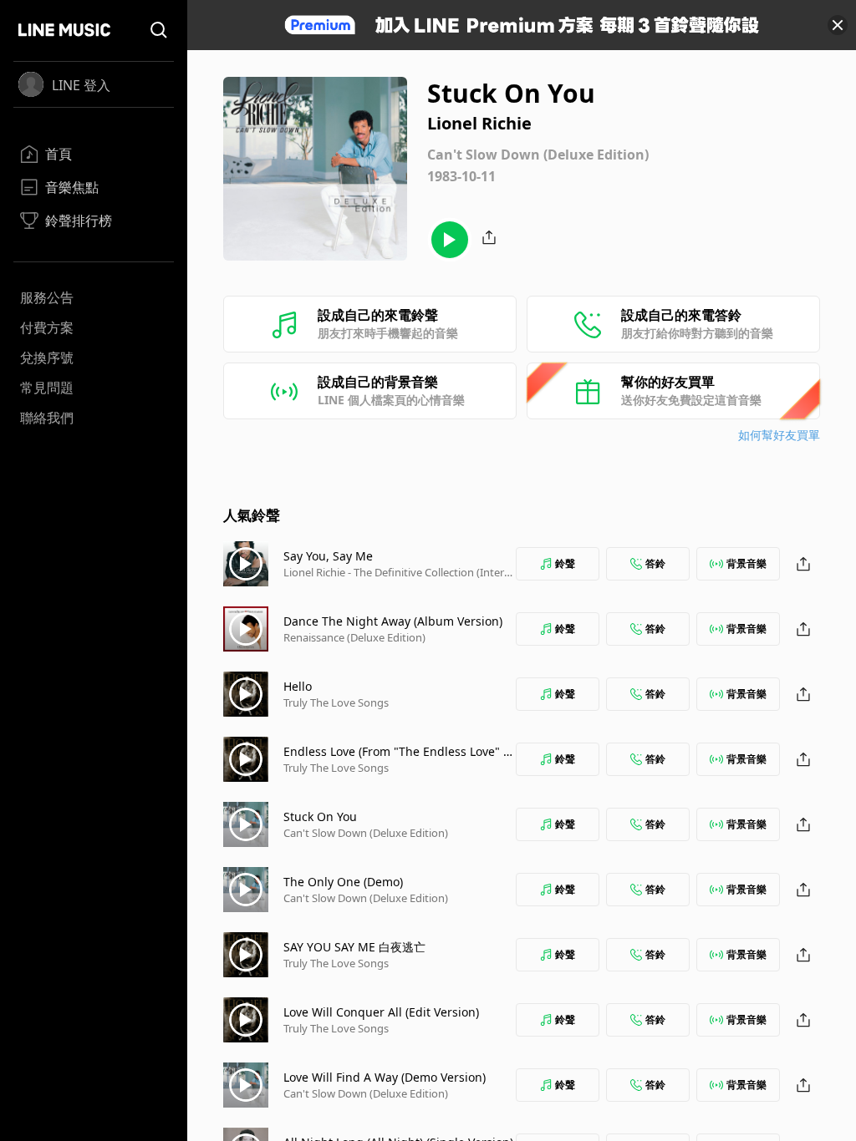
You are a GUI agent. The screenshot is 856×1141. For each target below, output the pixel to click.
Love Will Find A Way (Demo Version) (384, 1077)
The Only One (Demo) (343, 882)
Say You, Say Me (328, 556)
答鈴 (655, 563)
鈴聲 (565, 563)
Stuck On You (320, 816)
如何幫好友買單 (779, 435)
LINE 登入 (81, 85)
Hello (297, 686)
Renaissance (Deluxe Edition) (354, 637)
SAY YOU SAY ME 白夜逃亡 (354, 947)
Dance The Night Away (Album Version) (392, 621)
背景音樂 (746, 563)
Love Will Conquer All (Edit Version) (381, 1012)
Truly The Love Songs (336, 702)
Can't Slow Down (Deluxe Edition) (365, 832)
